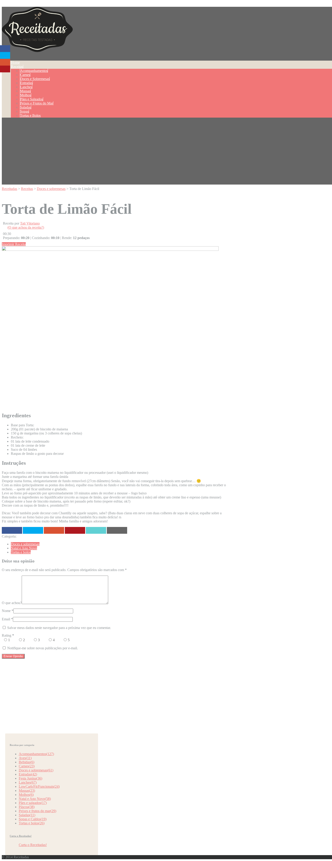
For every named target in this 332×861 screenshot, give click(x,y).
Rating (8, 635)
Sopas (24, 111)
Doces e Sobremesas (34, 79)
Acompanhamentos (34, 71)
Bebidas (26, 762)
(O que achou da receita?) (25, 227)
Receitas (17, 67)
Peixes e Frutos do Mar (36, 103)
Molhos (25, 95)
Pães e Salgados (31, 99)
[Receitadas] (37, 49)
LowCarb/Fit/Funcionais (39, 786)
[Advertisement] (167, 153)
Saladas (25, 107)
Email (6, 619)
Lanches (26, 87)
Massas (25, 91)
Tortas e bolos (21, 552)
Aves (25, 758)
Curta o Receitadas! (21, 836)
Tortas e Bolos (30, 115)
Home (15, 62)
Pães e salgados (33, 803)
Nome (6, 611)
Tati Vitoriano (30, 223)
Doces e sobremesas (25, 544)
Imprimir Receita (14, 244)
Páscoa (27, 807)
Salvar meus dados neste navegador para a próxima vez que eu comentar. (59, 628)
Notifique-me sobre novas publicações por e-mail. (42, 648)
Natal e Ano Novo (24, 548)
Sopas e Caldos (33, 819)
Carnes (25, 75)
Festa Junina (30, 778)
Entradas (26, 83)
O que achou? (12, 603)
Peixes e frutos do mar (37, 811)
